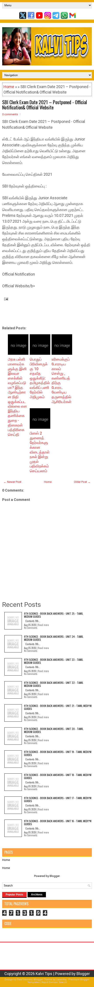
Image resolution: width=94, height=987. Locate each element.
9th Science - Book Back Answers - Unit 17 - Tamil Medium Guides (57, 799)
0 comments (10, 114)
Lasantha (61, 979)
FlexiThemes (24, 979)
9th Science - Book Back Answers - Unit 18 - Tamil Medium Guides (57, 776)
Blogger (54, 876)
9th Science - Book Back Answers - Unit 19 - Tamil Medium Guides (57, 753)
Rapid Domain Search (54, 982)
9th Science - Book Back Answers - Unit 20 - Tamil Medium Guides (53, 730)
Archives (36, 894)
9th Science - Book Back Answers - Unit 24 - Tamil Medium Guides (53, 638)
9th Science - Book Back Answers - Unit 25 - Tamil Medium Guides (53, 615)
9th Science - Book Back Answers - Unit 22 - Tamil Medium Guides (53, 684)
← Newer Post (12, 481)
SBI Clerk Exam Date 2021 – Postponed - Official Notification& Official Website (44, 104)
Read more (43, 625)
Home (8, 86)
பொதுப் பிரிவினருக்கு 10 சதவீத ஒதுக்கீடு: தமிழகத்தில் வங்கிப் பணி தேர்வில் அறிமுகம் (40, 378)
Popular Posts (14, 894)
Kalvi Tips (44, 973)
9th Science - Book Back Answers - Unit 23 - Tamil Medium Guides (53, 661)
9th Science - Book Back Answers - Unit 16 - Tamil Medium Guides (57, 822)
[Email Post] (5, 298)
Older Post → (82, 481)
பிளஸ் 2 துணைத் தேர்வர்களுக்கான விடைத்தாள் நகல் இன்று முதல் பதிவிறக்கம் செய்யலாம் (40, 452)
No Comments (30, 627)
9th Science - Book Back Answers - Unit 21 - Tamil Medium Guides (58, 707)
